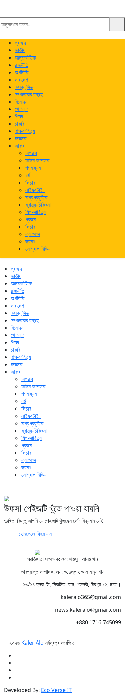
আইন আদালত (37, 160)
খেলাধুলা (21, 109)
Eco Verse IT (56, 690)
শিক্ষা (19, 116)
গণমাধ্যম (33, 167)
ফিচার (30, 182)
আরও (19, 145)
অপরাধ (31, 153)
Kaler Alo (32, 642)
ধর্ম (27, 175)
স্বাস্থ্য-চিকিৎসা (38, 204)
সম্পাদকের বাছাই (29, 94)
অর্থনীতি (21, 72)
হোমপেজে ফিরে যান (35, 533)
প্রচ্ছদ (20, 42)
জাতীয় (20, 50)
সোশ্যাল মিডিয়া (38, 248)
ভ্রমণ (30, 241)
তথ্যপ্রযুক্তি (36, 197)
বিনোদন (21, 101)
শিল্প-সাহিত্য (25, 131)
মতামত (20, 138)
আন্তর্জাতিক (25, 57)
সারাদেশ (21, 79)
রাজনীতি (21, 65)
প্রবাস (30, 219)
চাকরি (19, 123)
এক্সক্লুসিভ (24, 87)
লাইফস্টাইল (35, 190)
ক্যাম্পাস (32, 234)
